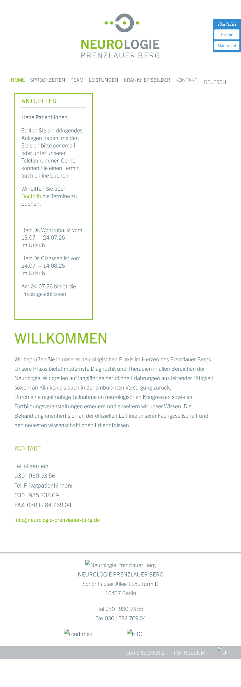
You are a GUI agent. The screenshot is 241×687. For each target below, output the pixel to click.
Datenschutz (145, 652)
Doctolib (31, 195)
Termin (226, 34)
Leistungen (103, 79)
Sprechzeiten (47, 79)
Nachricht (227, 45)
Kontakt (186, 79)
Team (77, 79)
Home (18, 79)
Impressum (190, 652)
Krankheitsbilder (147, 79)
